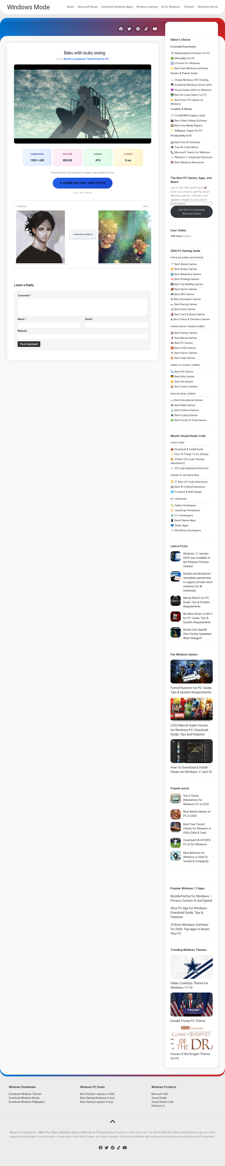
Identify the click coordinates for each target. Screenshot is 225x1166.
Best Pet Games (184, 371)
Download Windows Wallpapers (27, 1101)
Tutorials (189, 6)
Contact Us (29, 1132)
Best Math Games (185, 405)
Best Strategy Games (187, 279)
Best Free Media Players (188, 125)
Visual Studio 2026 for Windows (193, 90)
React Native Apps (185, 520)
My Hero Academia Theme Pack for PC (86, 59)
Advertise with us (69, 1132)
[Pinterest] (137, 28)
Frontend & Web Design (188, 491)
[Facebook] (120, 28)
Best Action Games (186, 269)
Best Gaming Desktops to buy (97, 1097)
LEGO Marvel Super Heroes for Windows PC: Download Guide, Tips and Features (189, 729)
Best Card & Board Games (190, 314)
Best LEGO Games (185, 348)
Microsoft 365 (160, 1094)
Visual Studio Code (162, 1101)
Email (89, 319)
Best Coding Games (186, 415)
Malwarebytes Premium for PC (192, 53)
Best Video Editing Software (191, 120)
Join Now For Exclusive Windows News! (191, 211)
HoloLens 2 (158, 1105)
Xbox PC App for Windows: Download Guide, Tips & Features (189, 912)
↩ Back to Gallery (82, 234)
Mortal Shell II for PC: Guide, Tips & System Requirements (196, 602)
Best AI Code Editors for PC (191, 95)
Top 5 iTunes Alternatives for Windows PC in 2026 (196, 800)
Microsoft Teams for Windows (192, 152)
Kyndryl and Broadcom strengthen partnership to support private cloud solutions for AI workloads (197, 582)
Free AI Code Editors (186, 147)
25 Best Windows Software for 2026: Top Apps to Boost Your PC (190, 929)
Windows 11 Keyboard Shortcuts (193, 157)
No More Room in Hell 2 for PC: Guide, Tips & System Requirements (198, 618)
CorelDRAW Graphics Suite (190, 115)
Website (22, 330)
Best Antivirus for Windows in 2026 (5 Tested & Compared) (195, 857)
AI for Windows (170, 6)
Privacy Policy (105, 1132)
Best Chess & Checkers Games (191, 319)
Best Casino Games (186, 386)
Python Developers (185, 505)
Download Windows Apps (117, 6)
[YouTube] (154, 28)
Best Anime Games (186, 264)
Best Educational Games (189, 400)
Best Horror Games (186, 353)
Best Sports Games (186, 289)
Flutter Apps (182, 525)
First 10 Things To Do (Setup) (191, 454)
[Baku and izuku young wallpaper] (124, 262)
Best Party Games (185, 309)
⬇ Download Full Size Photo (82, 183)
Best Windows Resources (189, 162)
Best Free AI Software (187, 142)
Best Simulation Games (187, 299)
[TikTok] (146, 28)
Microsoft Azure (88, 6)
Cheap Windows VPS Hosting (191, 80)
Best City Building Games (188, 284)
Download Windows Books (24, 1097)
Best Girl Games (184, 381)
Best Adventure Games (188, 274)
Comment (24, 295)
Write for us (88, 1132)
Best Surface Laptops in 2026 (97, 1094)
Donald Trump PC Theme (188, 1021)
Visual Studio (159, 1097)
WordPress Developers (188, 530)
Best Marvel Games (186, 338)
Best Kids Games (184, 376)
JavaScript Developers (187, 510)
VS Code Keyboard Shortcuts (191, 468)
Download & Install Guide (189, 449)
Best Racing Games (186, 304)
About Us (15, 1132)
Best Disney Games (186, 332)
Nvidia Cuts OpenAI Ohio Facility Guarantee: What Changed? (197, 634)
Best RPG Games (184, 294)
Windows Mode (28, 7)
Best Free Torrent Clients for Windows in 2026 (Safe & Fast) (197, 828)
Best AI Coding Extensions (190, 486)
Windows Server (208, 6)
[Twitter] (129, 28)
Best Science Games (187, 410)
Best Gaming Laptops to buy (96, 1101)
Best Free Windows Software (191, 68)
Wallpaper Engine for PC (188, 130)
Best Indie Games (185, 358)
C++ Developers (184, 515)
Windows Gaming (147, 6)
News (70, 6)
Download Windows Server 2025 (193, 84)
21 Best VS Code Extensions (191, 481)
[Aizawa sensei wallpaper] (40, 262)
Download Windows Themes (25, 1094)
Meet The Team (47, 1132)
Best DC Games (184, 342)
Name (22, 319)
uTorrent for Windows (187, 63)
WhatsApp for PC (185, 58)
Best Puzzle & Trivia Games (190, 420)
